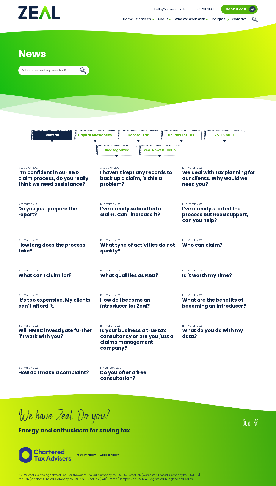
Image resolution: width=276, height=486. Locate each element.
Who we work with (190, 19)
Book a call (236, 9)
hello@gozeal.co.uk (169, 9)
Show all (52, 135)
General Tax (138, 135)
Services (143, 19)
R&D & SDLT (224, 135)
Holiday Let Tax (181, 135)
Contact (239, 19)
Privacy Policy (86, 455)
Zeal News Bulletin (160, 150)
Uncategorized (116, 150)
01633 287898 (203, 9)
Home (128, 19)
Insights (219, 19)
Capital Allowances (95, 135)
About (162, 19)
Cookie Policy (109, 455)
